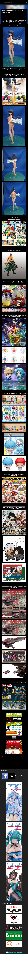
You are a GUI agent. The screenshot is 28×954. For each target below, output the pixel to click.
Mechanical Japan (8, 2)
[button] (2, 17)
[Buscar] (26, 2)
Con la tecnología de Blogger (15, 952)
